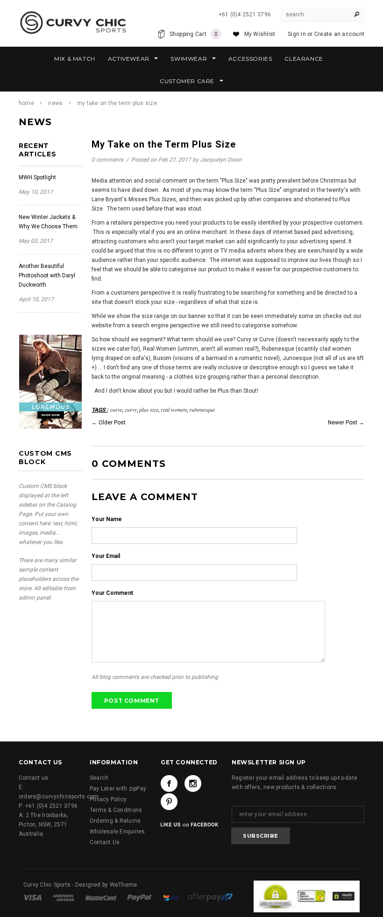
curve (116, 409)
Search (99, 778)
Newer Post (342, 422)
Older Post (112, 422)
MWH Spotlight (37, 177)
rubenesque (202, 409)
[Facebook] (169, 783)
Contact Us (105, 842)
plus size (148, 409)
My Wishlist (260, 34)
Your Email (106, 556)
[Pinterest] (169, 801)
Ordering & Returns (115, 821)
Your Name (107, 519)
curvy (131, 409)
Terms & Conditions (116, 810)
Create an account (339, 34)
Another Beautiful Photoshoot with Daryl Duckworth (47, 275)
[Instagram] (192, 783)
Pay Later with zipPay (118, 788)
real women (174, 409)
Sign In (297, 34)
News (55, 103)
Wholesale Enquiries (117, 831)
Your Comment (112, 593)
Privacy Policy (108, 799)
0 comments (108, 159)
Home (26, 103)
